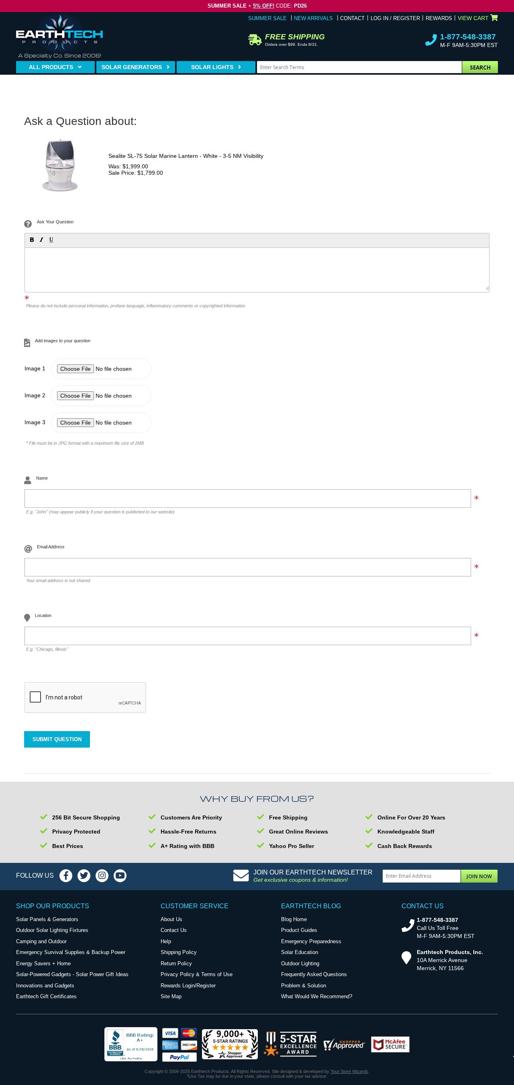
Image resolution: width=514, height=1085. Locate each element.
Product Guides (299, 930)
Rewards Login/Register (188, 986)
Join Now (479, 876)
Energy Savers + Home (43, 963)
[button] (31, 239)
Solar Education (299, 952)
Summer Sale (267, 18)
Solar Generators (132, 67)
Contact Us (174, 930)
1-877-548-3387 (468, 37)
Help (166, 941)
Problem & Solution (303, 986)
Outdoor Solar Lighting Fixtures (52, 930)
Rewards (439, 18)
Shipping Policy (179, 952)
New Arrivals (313, 18)
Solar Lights (212, 67)
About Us (171, 919)
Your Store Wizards (349, 1071)
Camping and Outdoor (41, 941)
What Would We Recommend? (316, 996)
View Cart (473, 18)
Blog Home (294, 919)
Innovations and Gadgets (45, 986)
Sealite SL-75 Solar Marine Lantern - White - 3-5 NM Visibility (185, 156)
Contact (352, 18)
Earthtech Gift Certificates (46, 996)
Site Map (171, 996)
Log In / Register (395, 18)
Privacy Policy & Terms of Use (197, 974)
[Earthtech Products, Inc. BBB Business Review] (130, 1045)
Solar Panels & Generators (47, 919)
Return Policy (176, 963)
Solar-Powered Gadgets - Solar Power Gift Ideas (72, 974)
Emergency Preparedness (311, 941)
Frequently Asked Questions (314, 974)
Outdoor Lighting (300, 963)
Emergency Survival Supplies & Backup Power (70, 952)
